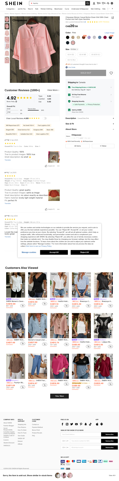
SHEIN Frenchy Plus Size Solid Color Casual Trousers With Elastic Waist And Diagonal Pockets (37, 380)
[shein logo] (13, 3)
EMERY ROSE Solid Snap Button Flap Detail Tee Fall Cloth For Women (15, 340)
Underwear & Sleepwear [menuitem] (80, 9)
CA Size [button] (73, 49)
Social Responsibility (7, 429)
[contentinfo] (89, 463)
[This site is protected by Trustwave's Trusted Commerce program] (62, 468)
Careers (6, 440)
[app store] (97, 425)
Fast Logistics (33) (44, 125)
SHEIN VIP (21, 438)
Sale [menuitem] (36, 9)
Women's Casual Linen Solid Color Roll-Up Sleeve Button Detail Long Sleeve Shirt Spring (37, 340)
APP (97, 419)
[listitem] (15, 290)
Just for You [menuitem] (22, 9)
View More (59, 396)
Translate (8, 160)
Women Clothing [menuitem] (46, 9)
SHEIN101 (6, 445)
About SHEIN (7, 423)
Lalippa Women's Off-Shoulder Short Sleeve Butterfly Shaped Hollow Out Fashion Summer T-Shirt (103, 342)
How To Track (22, 433)
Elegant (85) (10, 130)
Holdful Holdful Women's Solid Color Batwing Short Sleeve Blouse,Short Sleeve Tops (59, 301)
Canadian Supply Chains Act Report (9, 432)
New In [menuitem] (30, 9)
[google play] (101, 425)
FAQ (33, 436)
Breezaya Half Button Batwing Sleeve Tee (103, 301)
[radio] (68, 37)
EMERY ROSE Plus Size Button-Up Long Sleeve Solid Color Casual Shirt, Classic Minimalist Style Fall (59, 380)
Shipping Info (22, 424)
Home (6, 13)
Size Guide (21, 436)
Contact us (35, 424)
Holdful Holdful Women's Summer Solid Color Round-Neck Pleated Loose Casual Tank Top (81, 342)
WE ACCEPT (65, 457)
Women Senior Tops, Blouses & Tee (49, 13)
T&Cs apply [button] (75, 97)
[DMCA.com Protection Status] (68, 468)
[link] (99, 3)
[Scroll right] (112, 9)
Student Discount (8, 443)
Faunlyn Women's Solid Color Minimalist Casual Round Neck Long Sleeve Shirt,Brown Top (15, 383)
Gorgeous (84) (38, 130)
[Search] (87, 3)
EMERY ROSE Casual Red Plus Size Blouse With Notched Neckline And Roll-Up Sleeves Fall (103, 380)
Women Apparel (15, 13)
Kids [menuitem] (103, 9)
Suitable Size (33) (26, 134)
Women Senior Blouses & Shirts (72, 13)
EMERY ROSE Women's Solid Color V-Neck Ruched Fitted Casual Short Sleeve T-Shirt (37, 299)
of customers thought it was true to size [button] (82, 64)
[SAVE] (111, 73)
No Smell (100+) (28, 125)
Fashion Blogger (8, 425)
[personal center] (94, 3)
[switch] (45, 118)
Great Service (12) (24, 130)
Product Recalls (37, 433)
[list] (77, 424)
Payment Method (37, 427)
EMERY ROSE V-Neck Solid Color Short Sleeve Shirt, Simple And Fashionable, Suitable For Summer (59, 340)
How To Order (22, 430)
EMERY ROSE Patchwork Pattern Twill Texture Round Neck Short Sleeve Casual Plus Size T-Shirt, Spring (81, 380)
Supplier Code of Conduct (8, 436)
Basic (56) (50, 130)
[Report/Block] (58, 166)
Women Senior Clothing (28, 13)
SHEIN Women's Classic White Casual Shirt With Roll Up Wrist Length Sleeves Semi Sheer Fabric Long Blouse (15, 301)
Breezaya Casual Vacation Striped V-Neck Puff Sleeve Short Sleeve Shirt (81, 301)
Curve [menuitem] (67, 9)
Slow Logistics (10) (42, 134)
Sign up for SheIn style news (72, 430)
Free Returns (22, 427)
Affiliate (20, 444)
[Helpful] (46, 166)
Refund (20, 441)
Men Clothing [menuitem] (95, 9)
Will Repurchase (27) (12, 125)
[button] (108, 3)
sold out (86, 73)
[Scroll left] (109, 9)
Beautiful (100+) (11, 134)
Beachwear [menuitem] (59, 9)
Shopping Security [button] (78, 101)
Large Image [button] (109, 33)
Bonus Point (36, 430)
